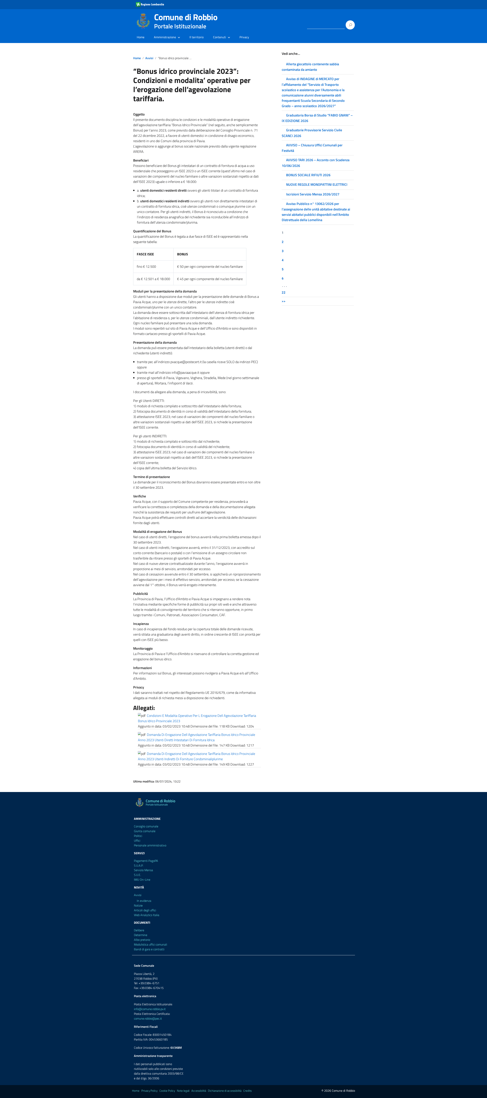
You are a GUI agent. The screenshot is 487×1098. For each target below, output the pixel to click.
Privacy (244, 37)
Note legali (183, 1090)
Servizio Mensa (143, 870)
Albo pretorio (142, 939)
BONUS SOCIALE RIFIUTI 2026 (308, 175)
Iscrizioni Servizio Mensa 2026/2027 (312, 194)
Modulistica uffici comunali (150, 944)
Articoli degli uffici (145, 910)
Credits (247, 1090)
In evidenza (144, 900)
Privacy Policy (149, 1090)
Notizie (138, 905)
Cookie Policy (167, 1090)
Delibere (139, 930)
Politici (138, 835)
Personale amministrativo (150, 845)
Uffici (137, 840)
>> (284, 301)
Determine (140, 935)
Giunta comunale (144, 831)
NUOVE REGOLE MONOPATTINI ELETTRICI (316, 184)
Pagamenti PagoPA (146, 860)
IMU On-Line (142, 879)
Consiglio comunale (146, 826)
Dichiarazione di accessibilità (224, 1090)
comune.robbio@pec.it (148, 1018)
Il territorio (196, 37)
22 (284, 292)
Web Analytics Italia (146, 915)
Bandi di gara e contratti (149, 949)
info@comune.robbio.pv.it (150, 1009)
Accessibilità (198, 1090)
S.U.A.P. (138, 865)
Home (140, 37)
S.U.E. (137, 875)
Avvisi (149, 58)
